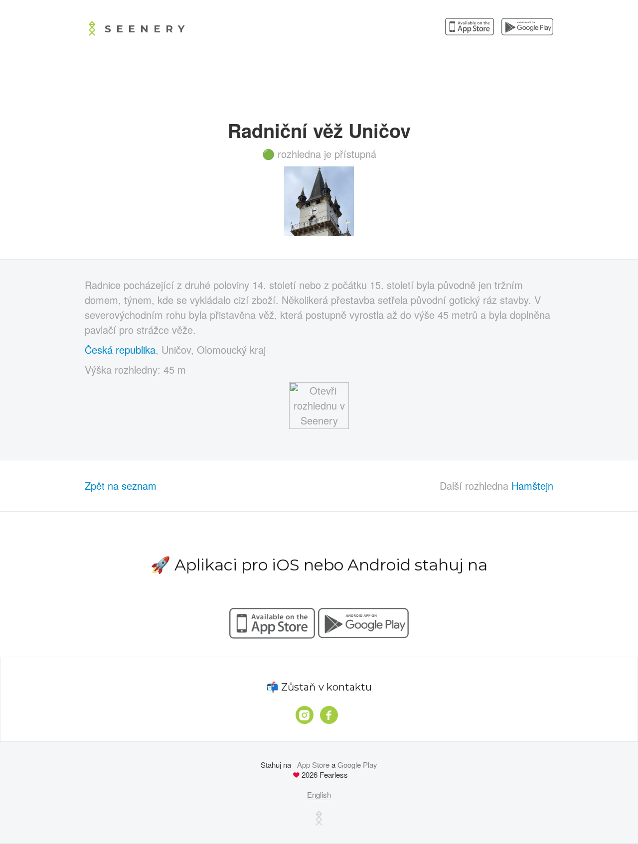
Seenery (147, 29)
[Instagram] (305, 715)
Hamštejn (532, 485)
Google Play (357, 764)
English (319, 794)
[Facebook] (329, 715)
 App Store (311, 764)
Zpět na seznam (121, 485)
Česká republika (120, 349)
